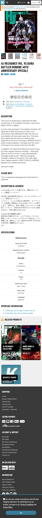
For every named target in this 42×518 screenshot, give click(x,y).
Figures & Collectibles (17, 104)
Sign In (22, 2)
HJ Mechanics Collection (22, 102)
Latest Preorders (7, 407)
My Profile (5, 437)
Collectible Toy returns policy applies (19, 313)
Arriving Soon (6, 404)
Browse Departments (9, 399)
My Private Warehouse (9, 442)
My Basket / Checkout (9, 409)
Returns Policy (7, 485)
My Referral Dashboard (10, 450)
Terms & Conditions (26, 504)
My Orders (5, 439)
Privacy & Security (8, 487)
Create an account (20, 7)
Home (4, 396)
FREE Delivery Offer (8, 482)
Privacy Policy (7, 507)
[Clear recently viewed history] (11, 374)
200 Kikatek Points (9, 9)
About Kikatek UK (8, 479)
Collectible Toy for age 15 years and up (20, 310)
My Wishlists (6, 447)
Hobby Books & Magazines (24, 106)
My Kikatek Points (8, 445)
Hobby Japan (9, 74)
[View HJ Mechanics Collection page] (18, 342)
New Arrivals (6, 402)
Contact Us (6, 455)
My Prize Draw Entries (9, 452)
